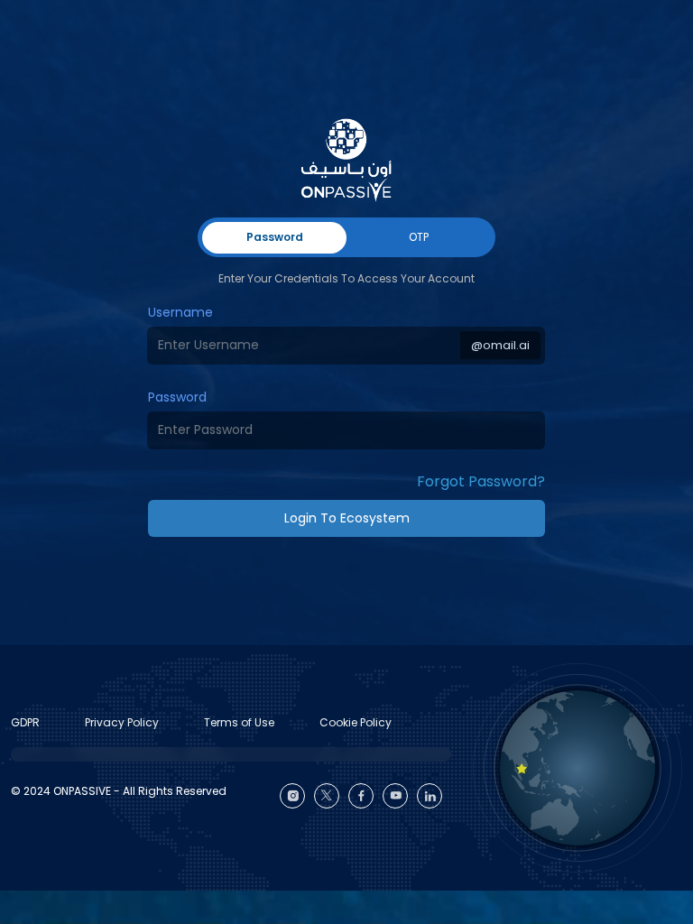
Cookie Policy (355, 722)
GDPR (25, 722)
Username (180, 312)
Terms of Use (239, 722)
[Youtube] (395, 795)
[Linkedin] (429, 795)
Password (177, 397)
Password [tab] (274, 237)
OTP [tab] (419, 237)
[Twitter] (326, 795)
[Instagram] (292, 795)
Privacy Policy (122, 722)
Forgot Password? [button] (481, 481)
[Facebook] (361, 795)
